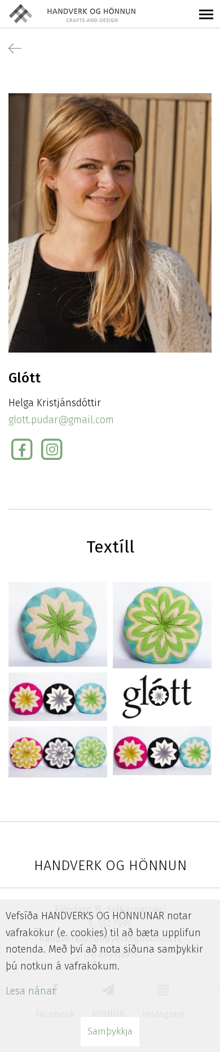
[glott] (57, 624)
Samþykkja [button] (110, 1031)
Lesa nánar (31, 991)
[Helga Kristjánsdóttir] (110, 222)
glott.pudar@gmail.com (61, 420)
